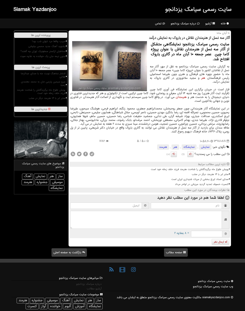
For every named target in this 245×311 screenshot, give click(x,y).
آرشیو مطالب (94, 289)
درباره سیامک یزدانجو (184, 23)
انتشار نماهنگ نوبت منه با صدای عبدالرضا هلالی (43, 75)
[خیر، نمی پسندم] (174, 154)
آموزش (79, 306)
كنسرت (32, 306)
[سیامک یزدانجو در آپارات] (122, 269)
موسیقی (57, 182)
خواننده (55, 306)
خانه (224, 23)
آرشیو (208, 23)
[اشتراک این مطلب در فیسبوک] (85, 153)
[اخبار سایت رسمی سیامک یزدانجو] (111, 269)
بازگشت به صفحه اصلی (67, 252)
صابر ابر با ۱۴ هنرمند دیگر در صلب (210, 174)
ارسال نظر (219, 242)
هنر (203, 78)
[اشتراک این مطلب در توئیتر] (79, 153)
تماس (159, 23)
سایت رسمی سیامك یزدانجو (198, 9)
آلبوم (68, 306)
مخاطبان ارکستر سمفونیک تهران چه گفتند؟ (42, 51)
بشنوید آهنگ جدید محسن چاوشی (46, 46)
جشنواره (42, 182)
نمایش (205, 147)
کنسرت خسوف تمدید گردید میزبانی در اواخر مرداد (202, 184)
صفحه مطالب (174, 252)
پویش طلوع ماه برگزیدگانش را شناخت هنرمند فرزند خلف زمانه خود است (190, 169)
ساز (60, 176)
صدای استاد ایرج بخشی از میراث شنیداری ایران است (200, 179)
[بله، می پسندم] (190, 154)
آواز (43, 306)
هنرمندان (181, 97)
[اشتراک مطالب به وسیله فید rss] (73, 153)
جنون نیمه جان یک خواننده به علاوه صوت (42, 56)
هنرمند (163, 147)
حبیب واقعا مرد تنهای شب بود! (48, 41)
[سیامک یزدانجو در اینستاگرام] (133, 269)
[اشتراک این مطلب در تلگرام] (92, 153)
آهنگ (27, 176)
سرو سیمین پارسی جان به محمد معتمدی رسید (43, 83)
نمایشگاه (189, 147)
